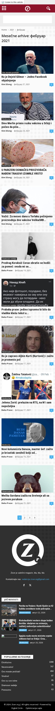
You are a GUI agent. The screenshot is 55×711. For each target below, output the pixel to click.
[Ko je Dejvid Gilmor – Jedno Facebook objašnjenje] (27, 60)
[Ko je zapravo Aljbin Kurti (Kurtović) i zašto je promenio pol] (27, 339)
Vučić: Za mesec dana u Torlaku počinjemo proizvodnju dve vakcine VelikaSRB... (27, 218)
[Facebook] (25, 585)
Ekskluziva (6, 119)
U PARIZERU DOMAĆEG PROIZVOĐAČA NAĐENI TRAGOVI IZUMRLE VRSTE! (24, 171)
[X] (30, 585)
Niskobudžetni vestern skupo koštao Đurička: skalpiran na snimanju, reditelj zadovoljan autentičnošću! (36, 623)
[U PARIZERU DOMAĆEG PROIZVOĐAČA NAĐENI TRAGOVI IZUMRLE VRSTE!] (27, 153)
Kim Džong (7, 84)
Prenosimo (6, 690)
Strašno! (23, 630)
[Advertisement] (27, 19)
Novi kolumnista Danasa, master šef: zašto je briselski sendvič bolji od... (27, 450)
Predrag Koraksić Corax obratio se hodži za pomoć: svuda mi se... (26, 264)
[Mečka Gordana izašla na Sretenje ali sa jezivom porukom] (27, 479)
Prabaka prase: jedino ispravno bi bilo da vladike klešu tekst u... (26, 311)
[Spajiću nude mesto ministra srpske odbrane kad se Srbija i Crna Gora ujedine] (9, 640)
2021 (12, 30)
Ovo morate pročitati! (10, 72)
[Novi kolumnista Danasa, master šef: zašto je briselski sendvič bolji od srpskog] (27, 432)
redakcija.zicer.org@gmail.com (35, 579)
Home (4, 30)
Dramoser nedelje (9, 259)
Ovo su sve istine (9, 681)
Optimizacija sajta (34, 708)
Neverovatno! (7, 352)
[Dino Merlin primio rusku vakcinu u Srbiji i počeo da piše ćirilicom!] (27, 106)
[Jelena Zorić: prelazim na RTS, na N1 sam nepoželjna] (27, 385)
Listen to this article (14, 2)
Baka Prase (7, 270)
